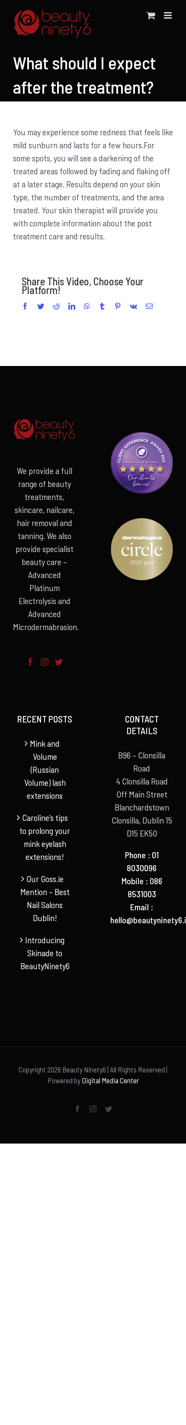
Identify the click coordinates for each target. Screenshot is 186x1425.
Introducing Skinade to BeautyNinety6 (45, 953)
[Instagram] (44, 662)
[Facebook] (30, 662)
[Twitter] (59, 662)
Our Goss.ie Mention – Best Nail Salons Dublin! (45, 898)
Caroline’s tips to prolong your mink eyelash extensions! (44, 837)
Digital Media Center (110, 1080)
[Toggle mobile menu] (168, 15)
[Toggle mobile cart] (151, 15)
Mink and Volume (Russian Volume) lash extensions (45, 769)
